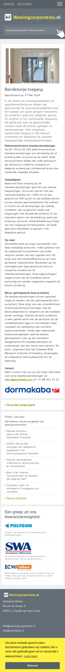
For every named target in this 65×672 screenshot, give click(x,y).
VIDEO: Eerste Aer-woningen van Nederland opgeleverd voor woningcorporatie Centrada (22, 448)
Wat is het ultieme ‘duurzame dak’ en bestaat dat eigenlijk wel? (22, 476)
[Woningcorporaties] (32, 20)
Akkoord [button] (32, 665)
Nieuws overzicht (16, 498)
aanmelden (24, 4)
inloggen (9, 4)
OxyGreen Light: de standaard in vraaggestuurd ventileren (22, 488)
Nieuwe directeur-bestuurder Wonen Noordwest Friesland (18, 434)
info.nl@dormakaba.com (19, 379)
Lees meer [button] (30, 656)
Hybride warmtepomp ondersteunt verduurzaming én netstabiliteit (22, 463)
